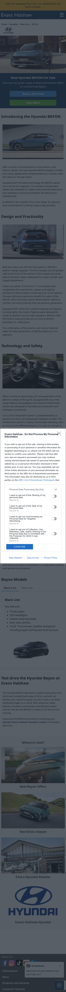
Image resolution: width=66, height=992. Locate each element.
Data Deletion (15, 557)
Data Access (33, 557)
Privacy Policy (50, 557)
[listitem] (33, 489)
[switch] (54, 496)
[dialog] (33, 496)
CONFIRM (19, 547)
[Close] (60, 434)
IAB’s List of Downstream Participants (37, 480)
